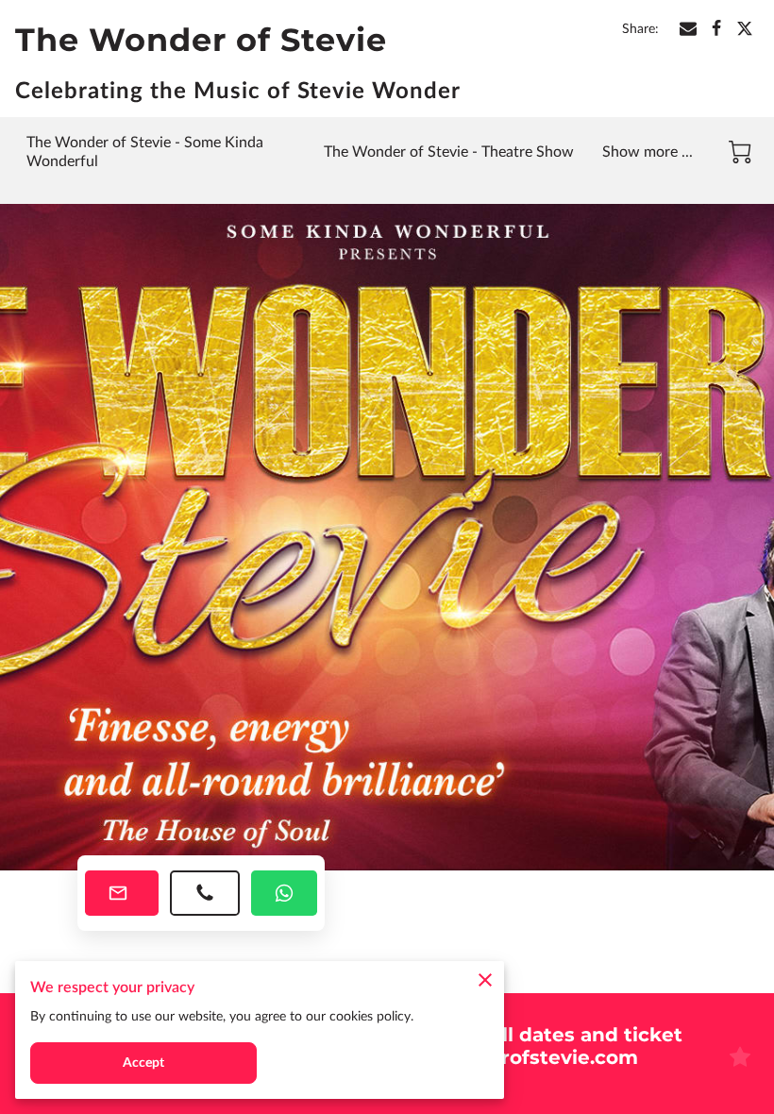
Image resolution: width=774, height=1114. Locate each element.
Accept (144, 1063)
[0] (740, 152)
